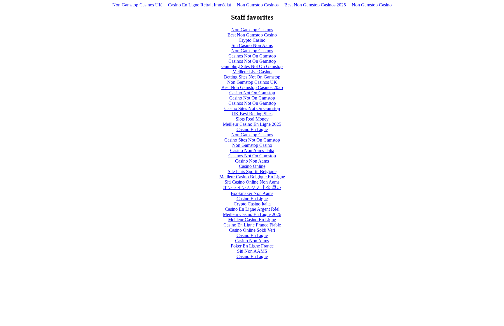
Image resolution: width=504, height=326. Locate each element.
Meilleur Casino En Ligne (252, 219)
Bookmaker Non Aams (252, 193)
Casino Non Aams (252, 160)
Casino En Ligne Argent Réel (252, 209)
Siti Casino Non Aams (252, 45)
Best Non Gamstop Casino (252, 34)
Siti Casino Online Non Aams (252, 181)
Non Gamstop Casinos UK (137, 4)
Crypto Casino (252, 40)
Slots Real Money (252, 118)
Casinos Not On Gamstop (252, 55)
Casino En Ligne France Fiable (252, 224)
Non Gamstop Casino (372, 4)
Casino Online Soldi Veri (252, 230)
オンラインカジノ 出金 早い (252, 187)
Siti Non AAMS (252, 251)
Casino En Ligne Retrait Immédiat (199, 4)
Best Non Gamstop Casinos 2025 (315, 4)
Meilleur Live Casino (252, 71)
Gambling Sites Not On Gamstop (252, 66)
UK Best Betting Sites (252, 113)
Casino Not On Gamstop (252, 92)
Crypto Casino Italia (252, 203)
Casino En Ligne (252, 129)
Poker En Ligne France (252, 245)
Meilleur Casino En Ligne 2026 (252, 214)
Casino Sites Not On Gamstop (252, 108)
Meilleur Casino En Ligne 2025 (252, 124)
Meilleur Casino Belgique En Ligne (252, 176)
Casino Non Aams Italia (252, 150)
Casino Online (252, 166)
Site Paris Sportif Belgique (252, 171)
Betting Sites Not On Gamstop (252, 76)
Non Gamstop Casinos (258, 4)
